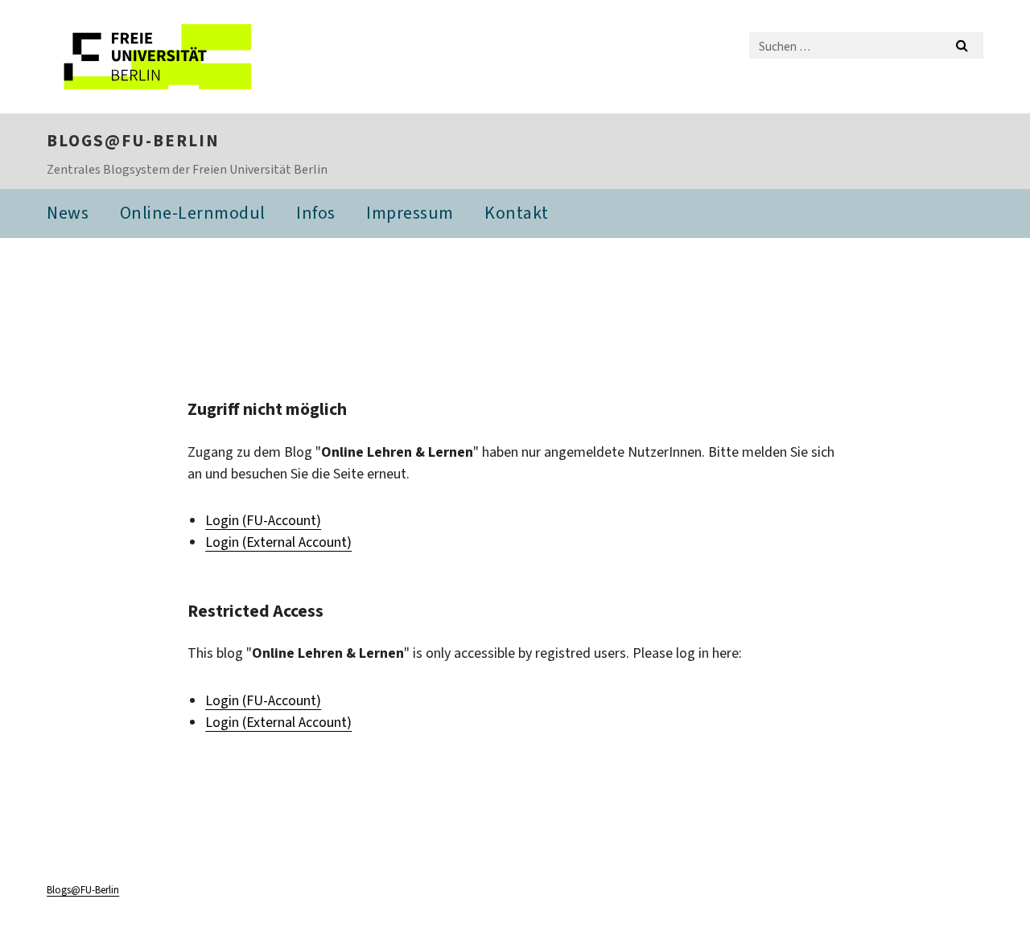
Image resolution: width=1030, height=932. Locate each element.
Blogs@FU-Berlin (133, 140)
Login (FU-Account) (263, 520)
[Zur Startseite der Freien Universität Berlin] (181, 56)
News (68, 212)
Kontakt (516, 212)
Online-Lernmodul (193, 212)
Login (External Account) (278, 542)
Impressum (410, 212)
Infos (316, 212)
